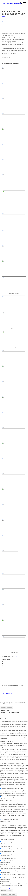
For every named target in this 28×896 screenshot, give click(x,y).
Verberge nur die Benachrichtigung (8, 894)
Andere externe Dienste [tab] (5, 823)
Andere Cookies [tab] (3, 864)
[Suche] (20, 3)
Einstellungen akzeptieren (6, 707)
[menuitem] (20, 3)
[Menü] (24, 3)
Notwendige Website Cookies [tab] (6, 741)
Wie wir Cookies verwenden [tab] (6, 718)
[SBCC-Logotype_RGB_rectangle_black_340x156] (11, 3)
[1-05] (14, 25)
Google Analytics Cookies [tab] (6, 800)
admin (15, 656)
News (3, 16)
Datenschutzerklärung (7, 693)
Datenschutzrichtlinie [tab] (4, 881)
